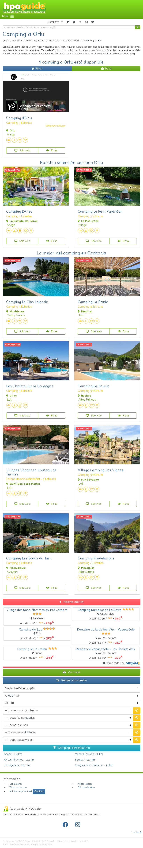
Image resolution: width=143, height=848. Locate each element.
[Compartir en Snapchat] (74, 22)
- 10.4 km (17, 765)
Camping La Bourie (93, 386)
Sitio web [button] (24, 150)
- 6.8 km (13, 753)
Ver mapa (73, 672)
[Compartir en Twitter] (68, 22)
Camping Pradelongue (96, 558)
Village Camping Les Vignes (100, 470)
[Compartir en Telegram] (80, 22)
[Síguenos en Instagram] (78, 824)
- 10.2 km (19, 759)
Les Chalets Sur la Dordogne (29, 386)
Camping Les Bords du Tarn (29, 558)
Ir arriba (135, 832)
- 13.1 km (94, 765)
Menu (6, 16)
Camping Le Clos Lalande (27, 302)
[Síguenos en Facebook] (65, 825)
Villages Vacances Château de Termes (31, 472)
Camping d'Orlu (19, 118)
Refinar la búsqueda (74, 680)
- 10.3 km (85, 759)
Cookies (39, 791)
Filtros (39, 68)
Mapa (108, 68)
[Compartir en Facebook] (62, 22)
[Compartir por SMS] (92, 22)
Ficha (53, 150)
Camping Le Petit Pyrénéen (100, 211)
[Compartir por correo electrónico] (86, 22)
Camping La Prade (93, 302)
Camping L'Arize (19, 211)
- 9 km (89, 753)
